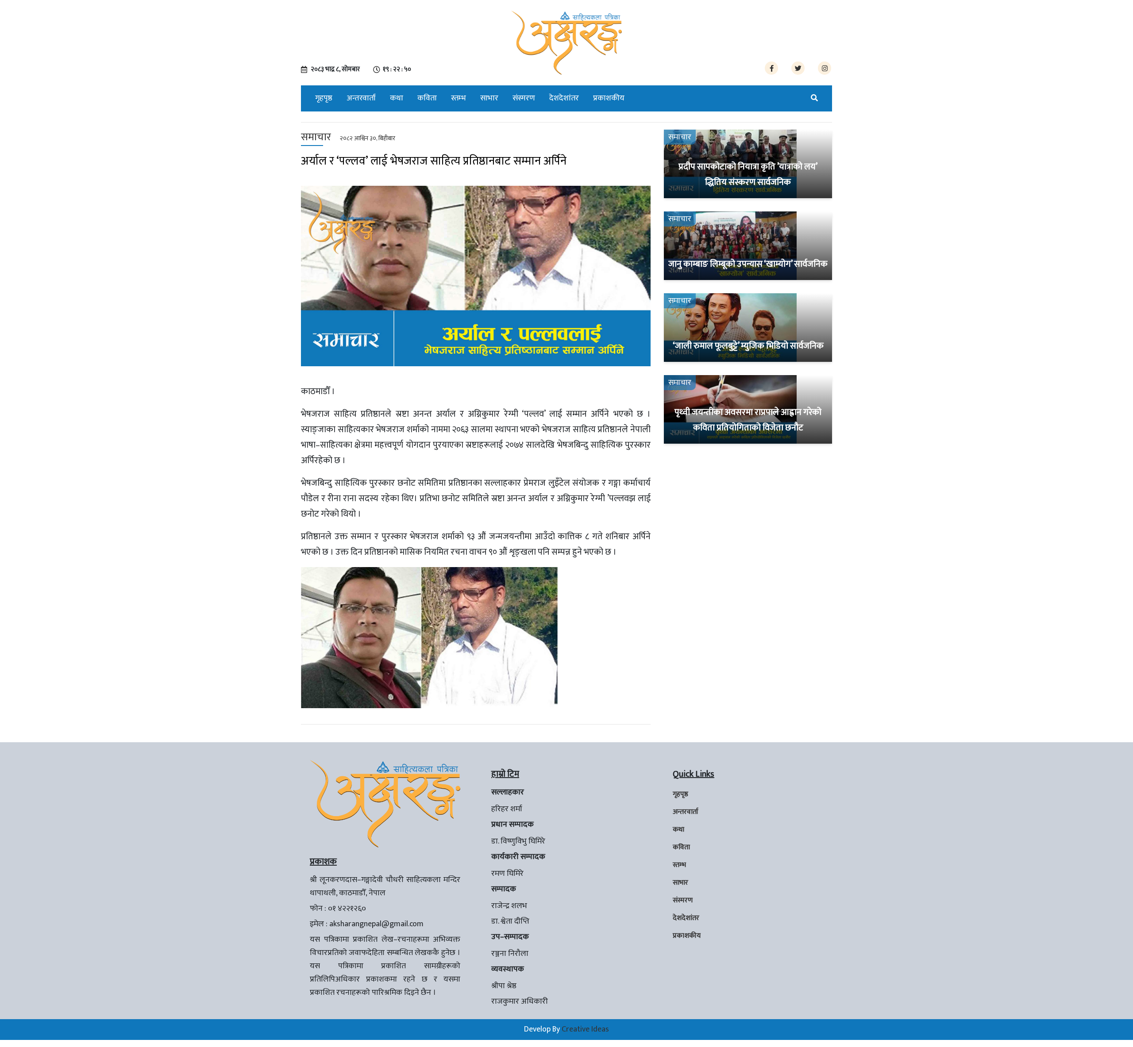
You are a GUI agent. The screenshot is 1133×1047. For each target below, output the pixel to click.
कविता (427, 98)
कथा (396, 98)
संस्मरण (524, 98)
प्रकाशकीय (608, 98)
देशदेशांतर (564, 98)
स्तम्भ (458, 98)
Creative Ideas (585, 1029)
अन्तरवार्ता (361, 98)
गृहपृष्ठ (323, 98)
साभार (489, 98)
